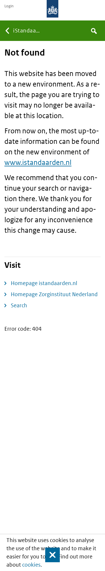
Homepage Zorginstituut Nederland (54, 294)
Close (50, 555)
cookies (31, 564)
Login (8, 6)
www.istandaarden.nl (37, 162)
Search (19, 305)
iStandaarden (27, 30)
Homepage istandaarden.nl (44, 283)
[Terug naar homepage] (52, 9)
